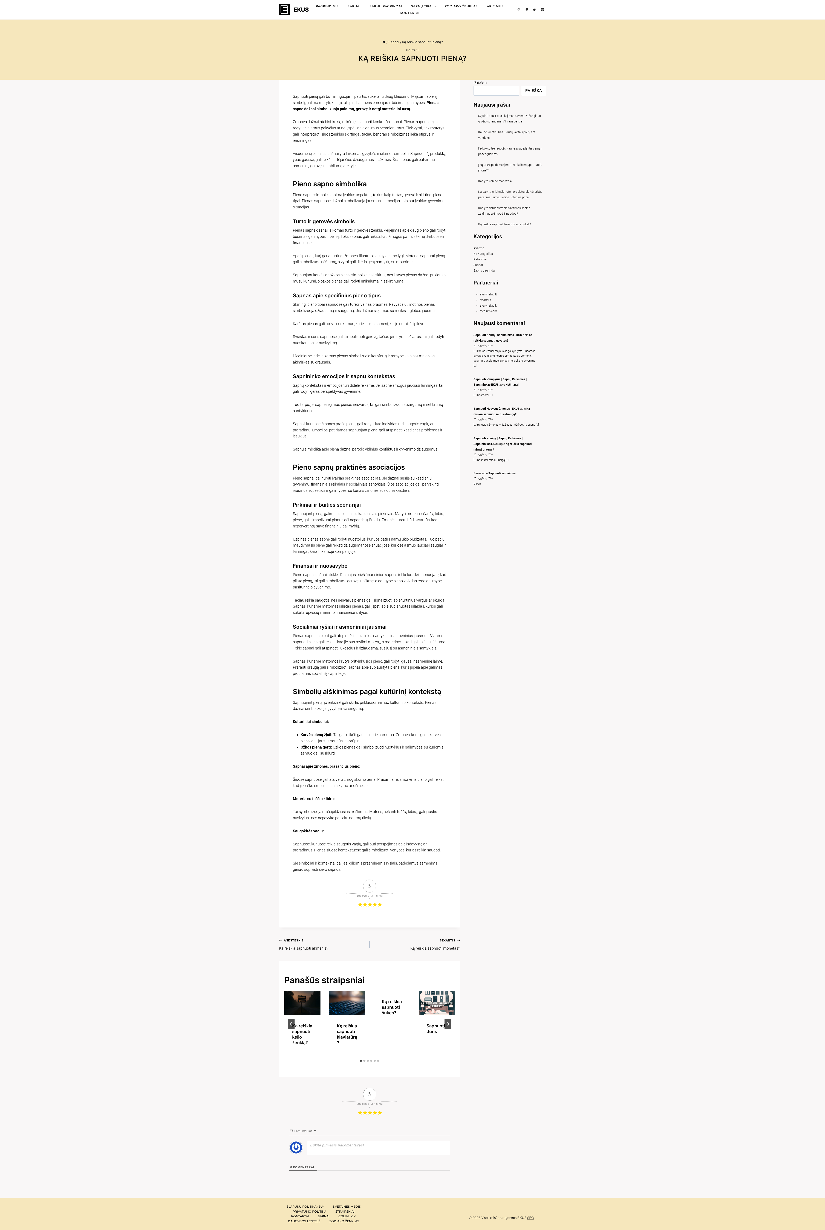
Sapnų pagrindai (386, 6)
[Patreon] (526, 9)
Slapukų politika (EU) (305, 1207)
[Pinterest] (542, 9)
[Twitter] (534, 9)
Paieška (480, 82)
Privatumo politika (309, 1211)
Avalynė (479, 248)
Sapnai (354, 6)
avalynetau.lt (488, 294)
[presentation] (302, 1003)
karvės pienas (405, 275)
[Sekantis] (448, 1024)
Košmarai (512, 385)
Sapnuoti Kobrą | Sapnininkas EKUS (498, 335)
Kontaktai (409, 13)
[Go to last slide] (291, 1024)
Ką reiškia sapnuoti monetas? (435, 944)
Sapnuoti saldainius (502, 473)
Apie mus (495, 6)
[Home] (383, 42)
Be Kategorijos (483, 254)
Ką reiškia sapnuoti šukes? (392, 1007)
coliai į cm (347, 1216)
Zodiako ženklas (461, 6)
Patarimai (480, 259)
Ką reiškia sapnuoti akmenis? (303, 944)
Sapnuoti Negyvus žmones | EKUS (496, 409)
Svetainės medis (347, 1207)
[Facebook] (518, 9)
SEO (530, 1218)
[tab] (361, 1061)
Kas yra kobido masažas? (495, 181)
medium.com (488, 311)
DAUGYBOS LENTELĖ (304, 1221)
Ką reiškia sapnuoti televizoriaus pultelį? (504, 224)
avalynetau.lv (488, 305)
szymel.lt (485, 300)
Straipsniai (344, 1211)
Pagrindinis (327, 6)
